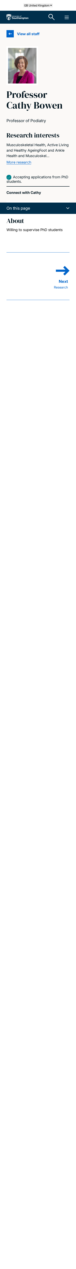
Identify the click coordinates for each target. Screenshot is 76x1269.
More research (18, 162)
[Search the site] (51, 17)
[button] (38, 208)
